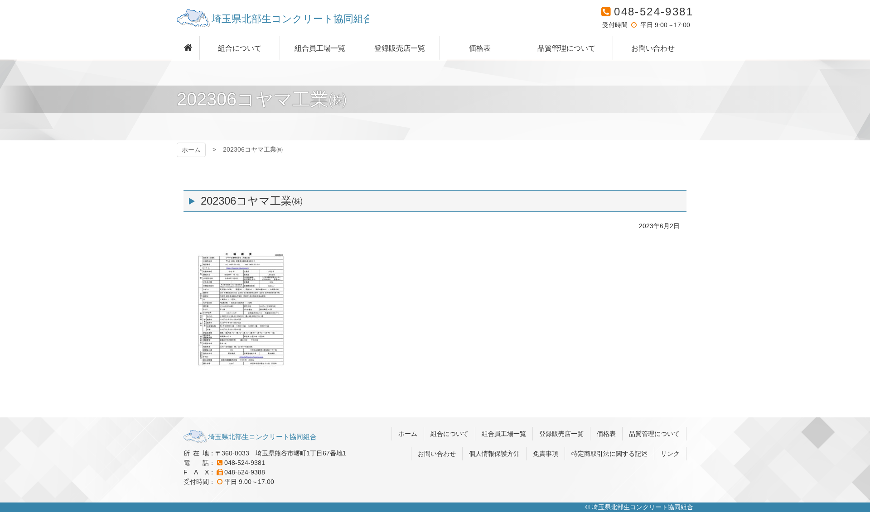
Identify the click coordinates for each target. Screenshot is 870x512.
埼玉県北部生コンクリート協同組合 (273, 18)
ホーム (191, 149)
